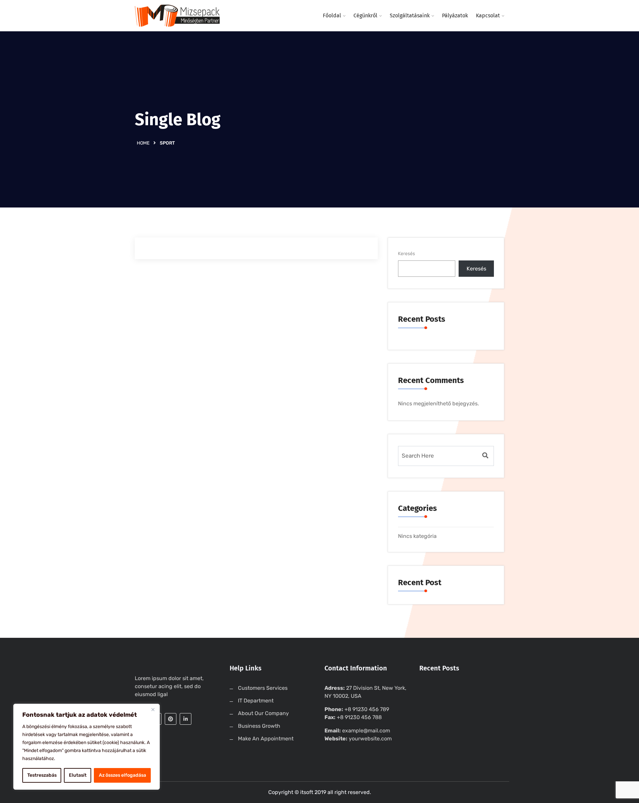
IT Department (256, 700)
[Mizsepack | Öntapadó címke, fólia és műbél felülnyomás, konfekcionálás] (177, 16)
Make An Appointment (266, 738)
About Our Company (263, 713)
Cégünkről (365, 15)
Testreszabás (42, 775)
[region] (86, 747)
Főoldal (332, 15)
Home (143, 143)
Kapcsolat (488, 15)
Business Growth (259, 726)
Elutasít (78, 775)
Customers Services (263, 688)
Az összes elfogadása (122, 775)
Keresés (406, 253)
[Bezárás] (153, 709)
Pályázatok (455, 15)
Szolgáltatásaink (410, 15)
